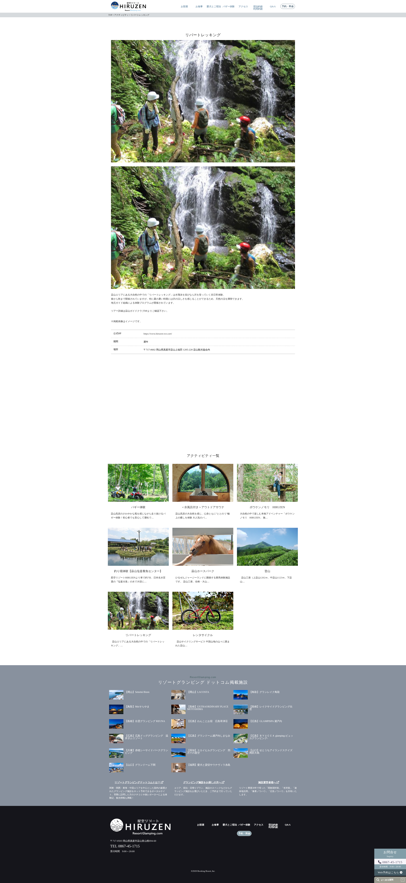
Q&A (273, 6)
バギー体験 (229, 6)
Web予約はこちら (389, 872)
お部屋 (184, 6)
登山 (267, 571)
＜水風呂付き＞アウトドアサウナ (202, 507)
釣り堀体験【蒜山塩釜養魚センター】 (138, 571)
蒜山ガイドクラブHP (136, 311)
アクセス (243, 6)
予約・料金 (288, 6)
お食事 (199, 6)
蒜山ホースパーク (202, 571)
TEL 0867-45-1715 (125, 846)
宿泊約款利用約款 (273, 826)
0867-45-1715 (391, 862)
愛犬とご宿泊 (214, 6)
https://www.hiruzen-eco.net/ (158, 333)
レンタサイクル (203, 635)
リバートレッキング (138, 635)
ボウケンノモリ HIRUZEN (267, 507)
